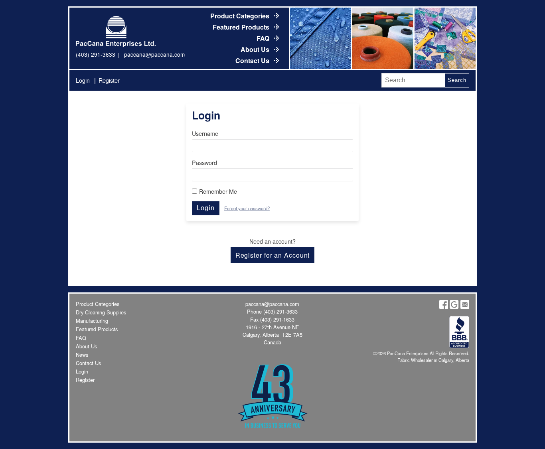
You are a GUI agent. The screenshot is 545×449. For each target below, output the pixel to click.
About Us (256, 49)
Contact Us (253, 60)
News (82, 354)
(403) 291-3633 (95, 54)
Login (83, 80)
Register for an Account (272, 255)
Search (457, 80)
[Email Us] (464, 307)
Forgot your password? (247, 208)
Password (204, 162)
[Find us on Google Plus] (454, 307)
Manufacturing (92, 320)
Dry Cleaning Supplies (101, 312)
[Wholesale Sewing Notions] (444, 38)
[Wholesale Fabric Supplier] (320, 38)
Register (109, 80)
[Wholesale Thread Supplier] (382, 38)
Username (205, 133)
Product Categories (240, 15)
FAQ (264, 38)
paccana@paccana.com (154, 54)
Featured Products (242, 27)
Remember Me (218, 191)
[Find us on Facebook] (443, 307)
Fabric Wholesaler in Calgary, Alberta (433, 360)
